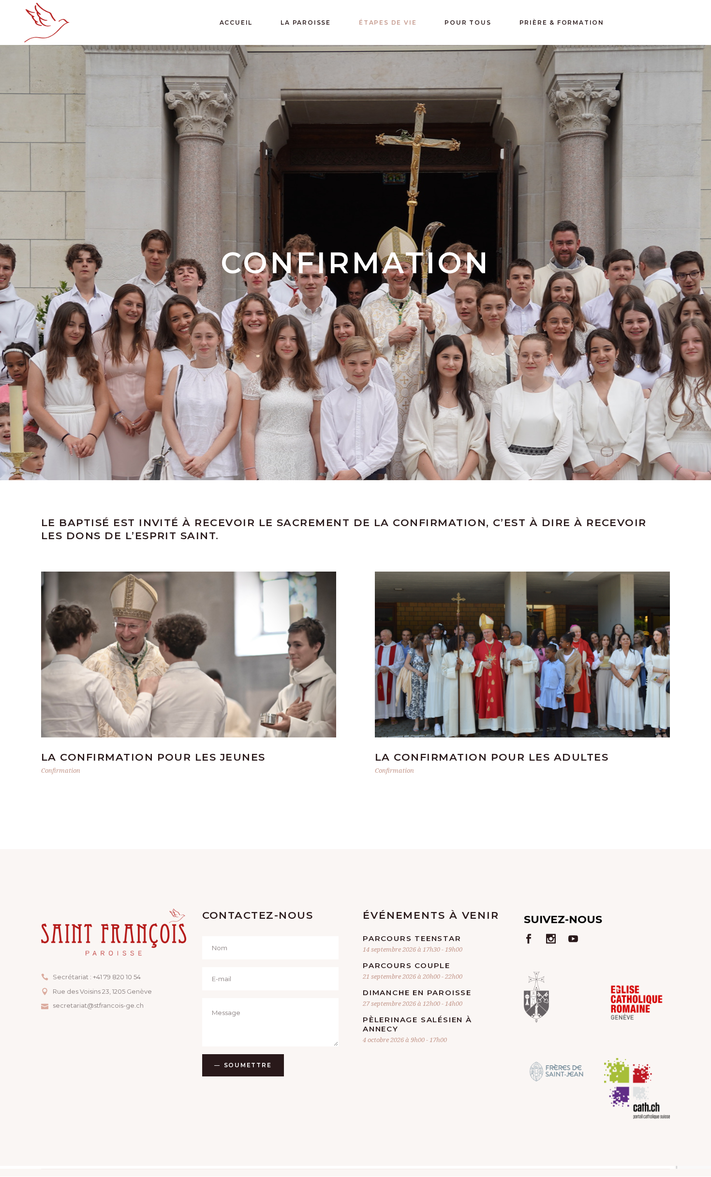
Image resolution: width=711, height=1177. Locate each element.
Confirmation (60, 770)
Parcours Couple (406, 965)
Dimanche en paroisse (417, 992)
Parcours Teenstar (412, 938)
